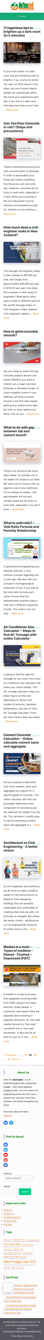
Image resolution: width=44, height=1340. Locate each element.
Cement (18, 1240)
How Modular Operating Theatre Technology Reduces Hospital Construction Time (20, 1309)
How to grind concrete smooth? (21, 333)
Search (7, 1186)
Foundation (27, 1253)
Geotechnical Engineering (15, 1257)
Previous (10, 1055)
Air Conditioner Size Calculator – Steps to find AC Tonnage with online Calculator (20, 632)
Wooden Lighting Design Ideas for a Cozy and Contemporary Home (25, 1289)
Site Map (8, 1224)
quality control (17, 1267)
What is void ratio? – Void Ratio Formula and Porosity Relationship (21, 526)
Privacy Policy (10, 1221)
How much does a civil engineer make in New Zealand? (21, 231)
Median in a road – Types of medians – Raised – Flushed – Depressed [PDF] (18, 952)
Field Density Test (12, 1253)
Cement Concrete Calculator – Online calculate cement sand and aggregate (21, 740)
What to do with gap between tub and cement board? (19, 431)
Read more (12, 109)
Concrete (12, 1244)
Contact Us (9, 1213)
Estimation (18, 1249)
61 (26, 1055)
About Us (8, 1115)
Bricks (8, 1240)
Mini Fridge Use (20, 1262)
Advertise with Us (12, 1217)
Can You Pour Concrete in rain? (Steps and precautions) (21, 127)
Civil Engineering (32, 1240)
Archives (8, 1173)
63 (35, 1055)
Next (16, 1059)
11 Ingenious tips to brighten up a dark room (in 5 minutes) (22, 31)
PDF (7, 1267)
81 (9, 1059)
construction (27, 1245)
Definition (8, 1249)
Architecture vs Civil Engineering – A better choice (21, 846)
